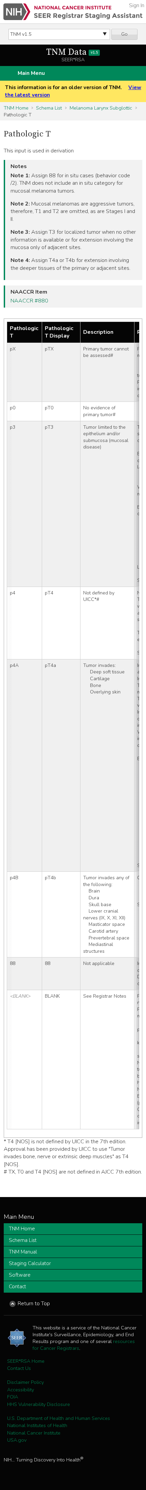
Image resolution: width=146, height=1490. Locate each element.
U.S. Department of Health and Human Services (58, 1418)
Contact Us (19, 1368)
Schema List (49, 107)
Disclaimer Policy (25, 1382)
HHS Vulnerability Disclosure (38, 1404)
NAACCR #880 (29, 301)
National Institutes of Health (37, 1425)
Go (124, 34)
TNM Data (72, 52)
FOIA (12, 1396)
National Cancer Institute (33, 1432)
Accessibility (20, 1389)
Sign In (136, 5)
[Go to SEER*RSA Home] (73, 11)
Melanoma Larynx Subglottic (101, 107)
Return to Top (34, 1303)
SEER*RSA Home (25, 1361)
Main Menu (31, 73)
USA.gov (16, 1440)
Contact (17, 1286)
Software (20, 1275)
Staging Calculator (30, 1263)
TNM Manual (23, 1251)
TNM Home (16, 107)
